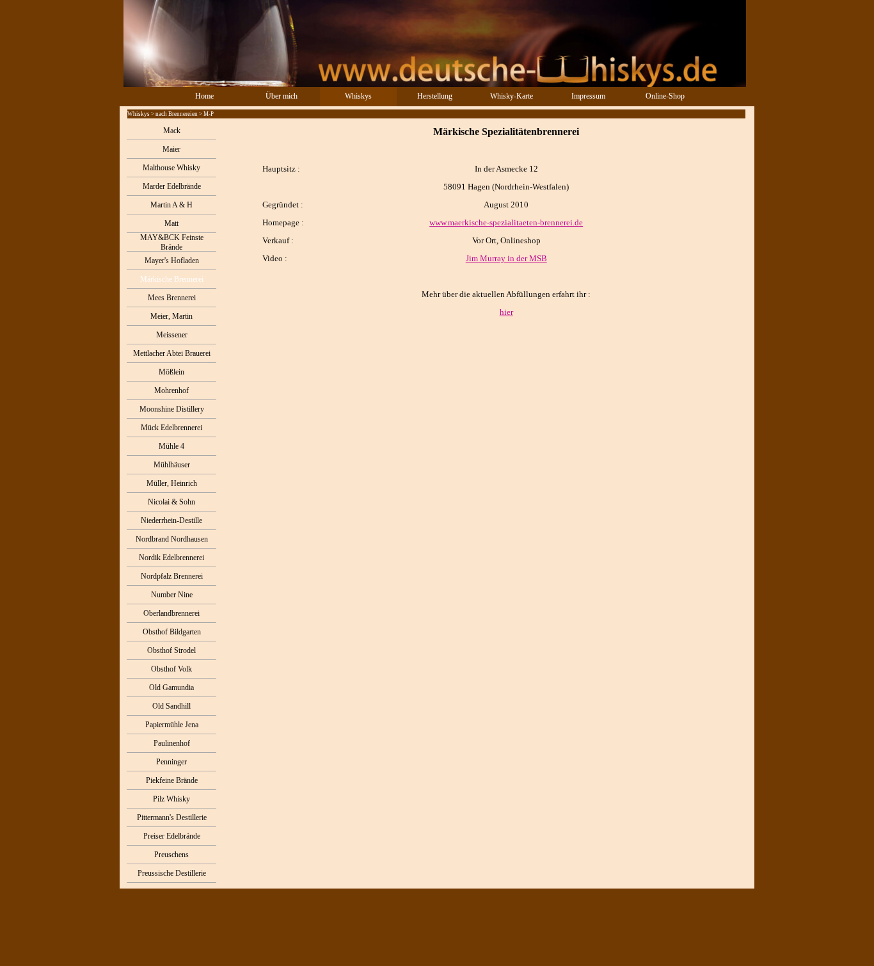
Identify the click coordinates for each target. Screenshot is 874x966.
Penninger (171, 761)
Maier (171, 149)
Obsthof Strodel (171, 650)
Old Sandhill (171, 706)
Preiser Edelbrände (171, 836)
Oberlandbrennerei (171, 613)
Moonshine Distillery (171, 409)
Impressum (588, 96)
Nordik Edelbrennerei (171, 557)
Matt (171, 223)
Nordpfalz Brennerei (172, 576)
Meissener (171, 334)
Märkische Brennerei (171, 279)
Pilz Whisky (171, 798)
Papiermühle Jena (171, 724)
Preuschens (171, 854)
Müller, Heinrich (172, 483)
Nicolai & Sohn (171, 501)
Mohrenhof (171, 390)
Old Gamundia (171, 687)
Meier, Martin (171, 316)
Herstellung (434, 96)
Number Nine (172, 594)
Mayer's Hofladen (172, 260)
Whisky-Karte (511, 96)
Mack (171, 130)
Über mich (282, 96)
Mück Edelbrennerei (171, 427)
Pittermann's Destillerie (172, 817)
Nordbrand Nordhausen (172, 539)
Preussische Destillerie (172, 873)
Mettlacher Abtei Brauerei (172, 353)
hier (506, 312)
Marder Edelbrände (172, 186)
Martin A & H (171, 204)
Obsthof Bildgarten (172, 631)
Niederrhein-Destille (171, 520)
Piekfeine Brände (172, 780)
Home (204, 96)
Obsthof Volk (171, 668)
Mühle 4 (171, 446)
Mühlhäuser (172, 464)
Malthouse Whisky (171, 167)
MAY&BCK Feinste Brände (171, 242)
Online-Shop (665, 96)
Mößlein (171, 371)
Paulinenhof (172, 743)
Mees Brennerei (172, 297)
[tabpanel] (485, 221)
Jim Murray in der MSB (506, 258)
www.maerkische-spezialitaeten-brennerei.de (506, 222)
